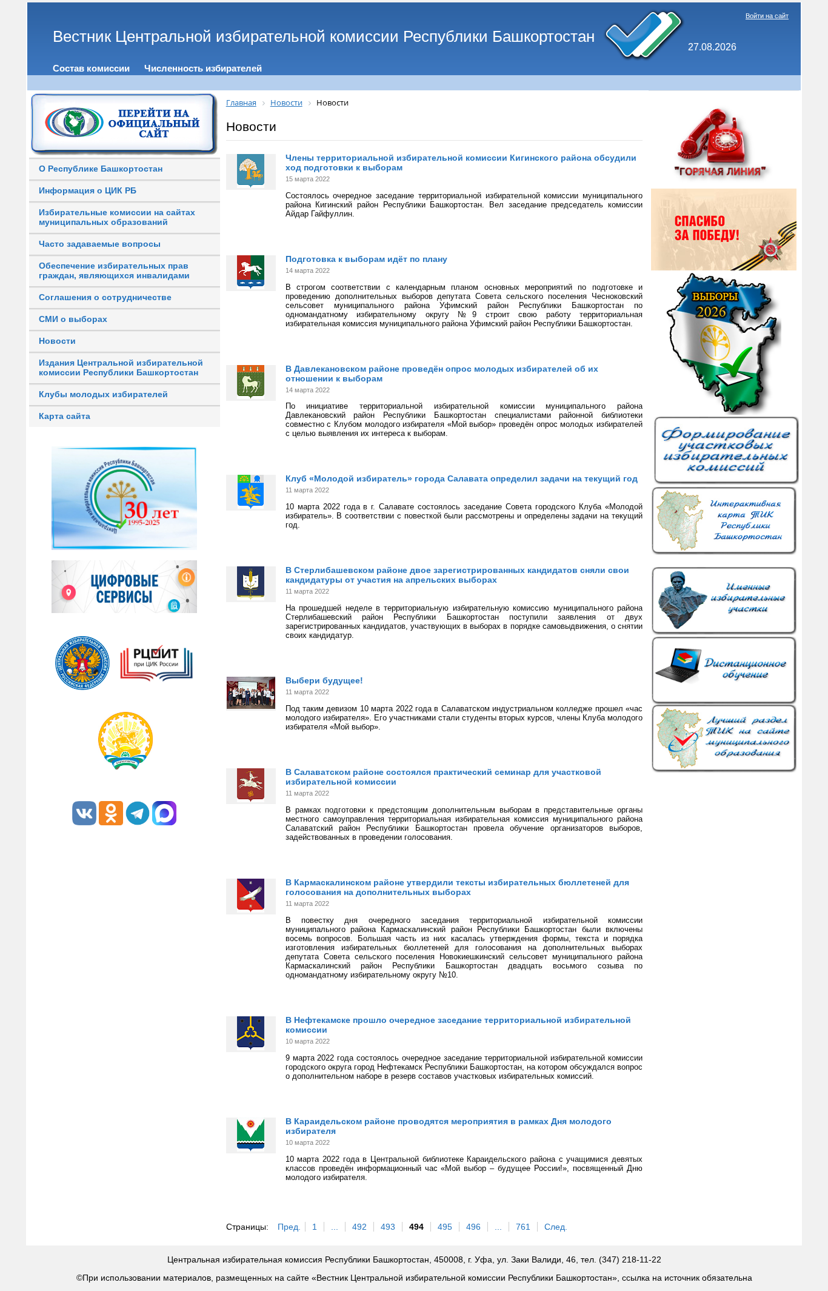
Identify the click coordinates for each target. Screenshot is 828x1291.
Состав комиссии (91, 68)
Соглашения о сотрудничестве (105, 297)
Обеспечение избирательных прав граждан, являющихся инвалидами (114, 270)
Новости (57, 341)
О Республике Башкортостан (100, 168)
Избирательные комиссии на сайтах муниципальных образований (117, 217)
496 (473, 1227)
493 (388, 1227)
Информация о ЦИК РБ (87, 190)
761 (523, 1227)
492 (359, 1227)
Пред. (289, 1227)
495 (445, 1227)
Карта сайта (64, 416)
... (334, 1227)
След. (555, 1227)
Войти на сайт (767, 15)
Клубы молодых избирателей (103, 394)
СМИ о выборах (73, 319)
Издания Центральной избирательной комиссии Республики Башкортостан (121, 367)
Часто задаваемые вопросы (100, 244)
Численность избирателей (203, 68)
